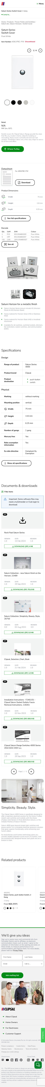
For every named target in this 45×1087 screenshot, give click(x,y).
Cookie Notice (20, 1046)
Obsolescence (18, 1049)
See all (11, 244)
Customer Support (13, 1033)
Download (25, 182)
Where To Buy (13, 149)
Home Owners (12, 1022)
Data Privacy (31, 1046)
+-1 (16, 908)
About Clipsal (11, 1016)
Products (10, 22)
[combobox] (33, 964)
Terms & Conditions (32, 1049)
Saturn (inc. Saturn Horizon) (11, 24)
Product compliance (7, 1046)
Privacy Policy (18, 950)
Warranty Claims (6, 1049)
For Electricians (12, 1028)
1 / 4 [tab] (35, 50)
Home (3, 22)
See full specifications (16, 218)
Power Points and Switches (25, 22)
